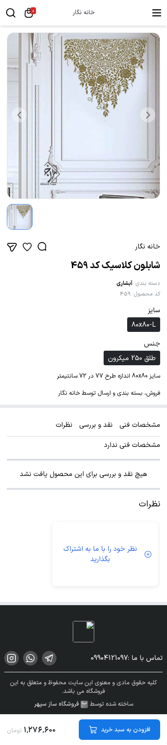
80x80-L (143, 325)
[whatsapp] (30, 658)
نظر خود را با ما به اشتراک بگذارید (100, 554)
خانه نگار (84, 13)
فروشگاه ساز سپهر (56, 704)
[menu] (157, 13)
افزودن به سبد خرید (125, 729)
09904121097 (109, 658)
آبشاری (124, 283)
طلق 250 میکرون (132, 358)
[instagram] (11, 658)
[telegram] (49, 658)
